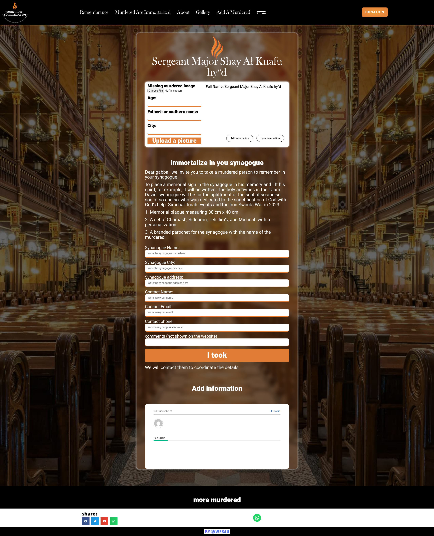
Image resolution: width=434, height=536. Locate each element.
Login (276, 411)
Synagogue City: (160, 262)
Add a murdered (233, 12)
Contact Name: (159, 292)
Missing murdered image (171, 86)
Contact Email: (158, 307)
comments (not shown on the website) (181, 336)
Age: (151, 98)
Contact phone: (159, 321)
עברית (261, 12)
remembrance (94, 12)
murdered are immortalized (143, 12)
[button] (86, 521)
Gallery (203, 12)
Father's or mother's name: (172, 112)
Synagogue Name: (162, 248)
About (183, 12)
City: (151, 126)
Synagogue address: (164, 277)
